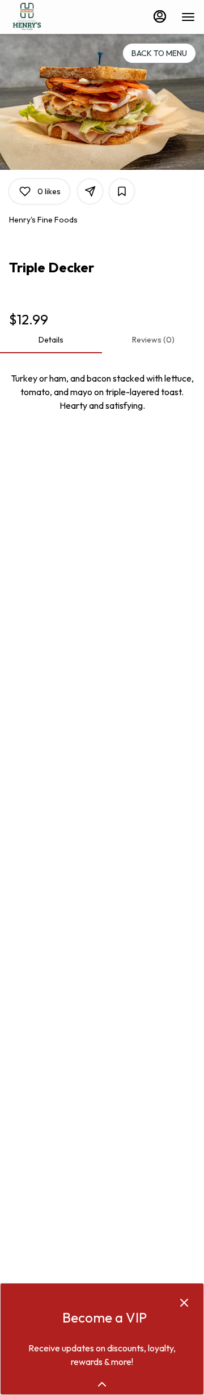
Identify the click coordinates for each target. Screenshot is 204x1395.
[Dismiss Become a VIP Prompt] (184, 1302)
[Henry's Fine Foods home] (60, 17)
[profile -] (160, 16)
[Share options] (90, 191)
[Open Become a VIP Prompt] (102, 1384)
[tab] (51, 339)
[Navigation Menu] (188, 17)
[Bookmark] (121, 191)
